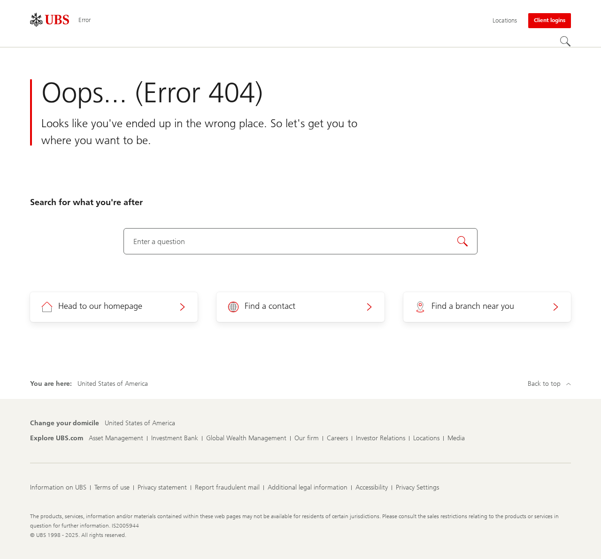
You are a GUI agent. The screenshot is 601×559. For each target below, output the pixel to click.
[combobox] (300, 241)
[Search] (565, 41)
